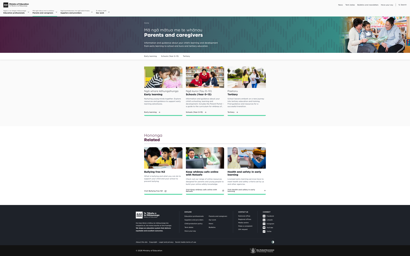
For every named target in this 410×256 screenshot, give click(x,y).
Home (146, 23)
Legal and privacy (166, 242)
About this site (141, 242)
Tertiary (186, 56)
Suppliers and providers (193, 220)
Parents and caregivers (218, 216)
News (340, 5)
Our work (212, 220)
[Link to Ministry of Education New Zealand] (147, 215)
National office (244, 216)
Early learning (150, 56)
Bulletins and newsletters (367, 5)
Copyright (153, 242)
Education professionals (194, 216)
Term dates (350, 5)
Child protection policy (193, 223)
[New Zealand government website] (262, 250)
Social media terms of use (185, 242)
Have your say (387, 5)
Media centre (243, 222)
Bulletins (212, 227)
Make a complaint (245, 226)
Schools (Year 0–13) (170, 56)
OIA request (243, 229)
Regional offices (244, 219)
